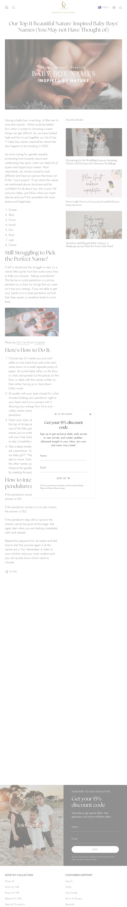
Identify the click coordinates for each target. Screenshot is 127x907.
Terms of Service (54, 488)
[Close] (90, 414)
